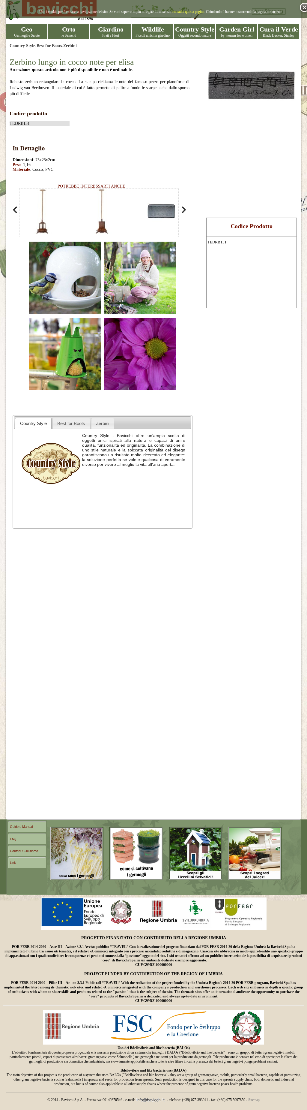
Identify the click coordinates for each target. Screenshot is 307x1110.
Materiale (21, 169)
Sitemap (254, 1100)
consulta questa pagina (188, 12)
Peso (17, 164)
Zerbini (70, 46)
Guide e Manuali (21, 826)
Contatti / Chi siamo (24, 851)
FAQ (13, 839)
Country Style (22, 46)
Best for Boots (49, 46)
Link (13, 862)
